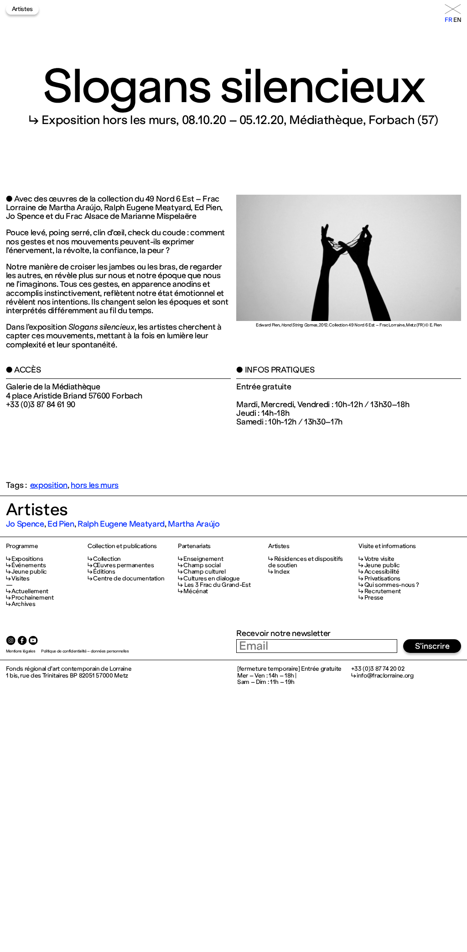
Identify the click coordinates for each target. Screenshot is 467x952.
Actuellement (29, 591)
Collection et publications (122, 546)
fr (448, 19)
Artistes (22, 8)
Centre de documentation (128, 578)
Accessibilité (381, 571)
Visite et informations (387, 546)
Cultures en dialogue (211, 578)
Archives (23, 603)
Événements (28, 565)
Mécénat (195, 591)
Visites (20, 578)
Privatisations (382, 578)
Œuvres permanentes (123, 565)
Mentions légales (21, 651)
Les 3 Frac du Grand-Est (216, 584)
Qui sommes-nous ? (391, 584)
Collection (107, 558)
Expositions (27, 558)
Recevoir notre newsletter (283, 633)
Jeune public (29, 571)
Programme (22, 546)
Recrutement (382, 591)
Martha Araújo (194, 524)
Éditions (104, 571)
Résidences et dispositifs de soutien (305, 562)
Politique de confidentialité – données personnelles (85, 651)
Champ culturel (204, 571)
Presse (373, 597)
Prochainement (32, 597)
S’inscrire (432, 646)
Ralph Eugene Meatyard (121, 524)
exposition (49, 485)
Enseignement (203, 558)
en (457, 19)
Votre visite (379, 558)
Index (282, 571)
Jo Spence (25, 524)
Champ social (201, 565)
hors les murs (95, 485)
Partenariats (194, 546)
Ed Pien (60, 524)
